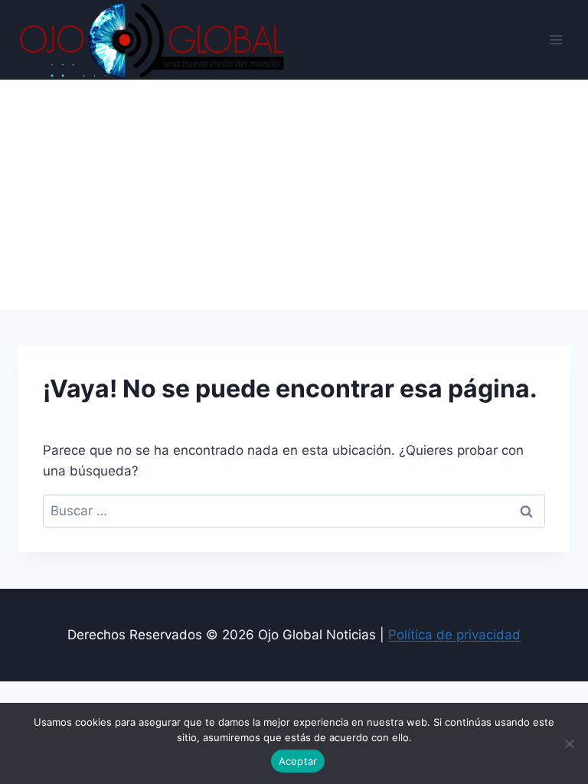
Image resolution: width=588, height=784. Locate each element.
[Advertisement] (294, 194)
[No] (569, 743)
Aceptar (298, 761)
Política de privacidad (454, 634)
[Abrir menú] (555, 39)
